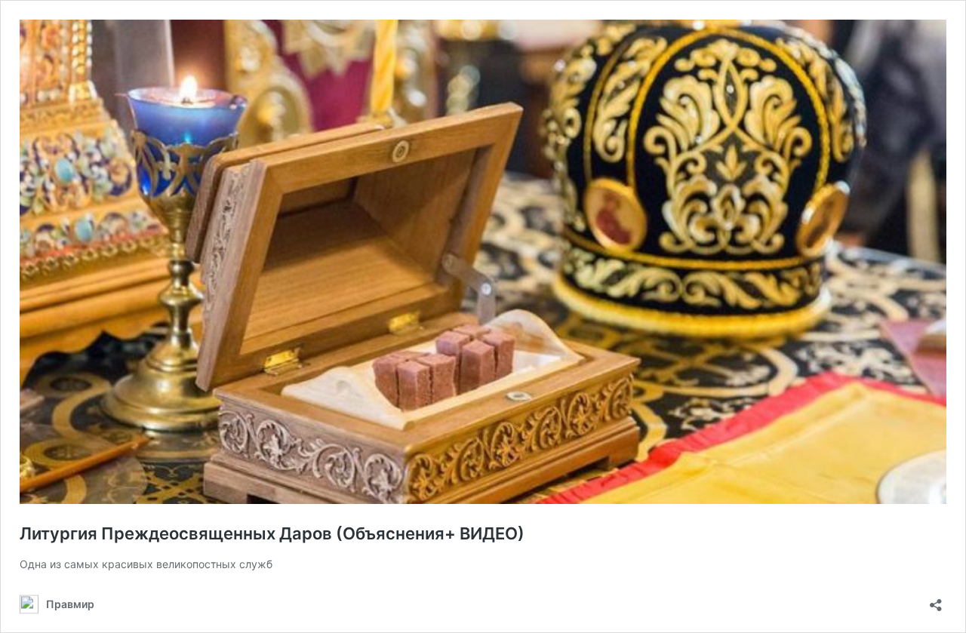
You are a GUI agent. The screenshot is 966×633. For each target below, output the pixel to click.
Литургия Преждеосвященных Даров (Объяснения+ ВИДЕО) (272, 533)
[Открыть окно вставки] (935, 600)
